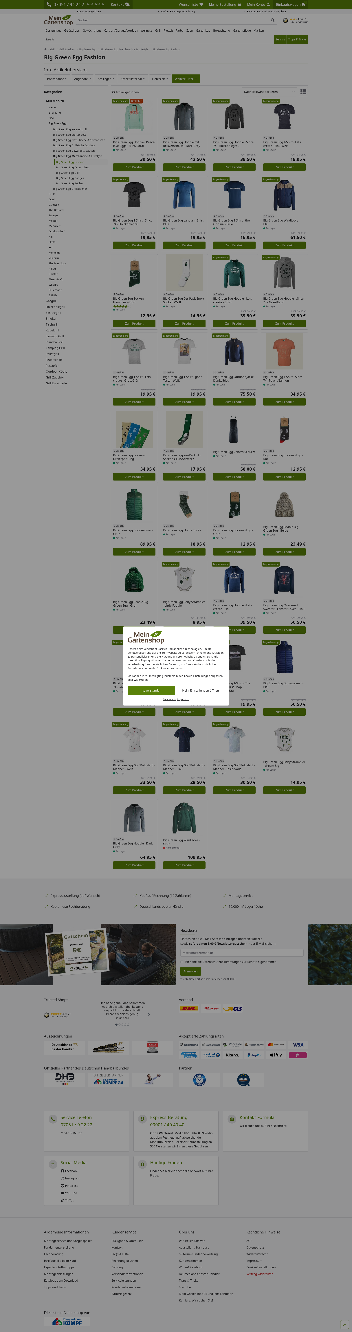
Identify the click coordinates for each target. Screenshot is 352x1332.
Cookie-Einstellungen (197, 676)
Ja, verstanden (151, 690)
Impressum (183, 699)
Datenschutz (169, 699)
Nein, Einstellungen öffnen (200, 690)
